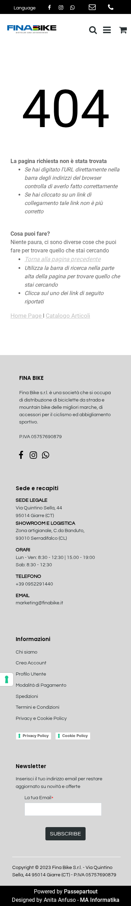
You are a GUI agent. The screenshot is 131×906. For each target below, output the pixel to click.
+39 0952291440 (34, 584)
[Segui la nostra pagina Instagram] (61, 7)
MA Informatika (99, 900)
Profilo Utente (31, 674)
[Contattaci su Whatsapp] (72, 7)
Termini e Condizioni (37, 707)
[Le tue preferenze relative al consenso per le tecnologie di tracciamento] (6, 679)
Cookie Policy (75, 735)
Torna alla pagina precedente (62, 259)
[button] (65, 833)
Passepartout (80, 891)
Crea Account (31, 663)
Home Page (26, 315)
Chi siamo (26, 652)
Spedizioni (27, 696)
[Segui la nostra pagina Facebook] (50, 7)
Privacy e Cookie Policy (41, 718)
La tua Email (38, 798)
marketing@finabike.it (39, 603)
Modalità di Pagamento (41, 685)
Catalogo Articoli (68, 315)
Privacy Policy (36, 735)
